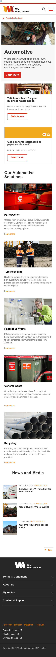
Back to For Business (14, 18)
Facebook (7, 625)
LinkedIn (18, 625)
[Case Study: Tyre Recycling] (10, 510)
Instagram (28, 625)
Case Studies (40, 486)
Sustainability (38, 521)
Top (50, 550)
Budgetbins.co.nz (11, 630)
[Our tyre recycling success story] (10, 528)
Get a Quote (17, 116)
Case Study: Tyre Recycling (34, 507)
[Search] (44, 9)
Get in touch (12, 75)
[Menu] (51, 9)
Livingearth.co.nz (10, 638)
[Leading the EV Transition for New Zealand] (10, 492)
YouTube (40, 625)
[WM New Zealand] (16, 9)
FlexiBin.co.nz (9, 634)
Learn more (17, 157)
